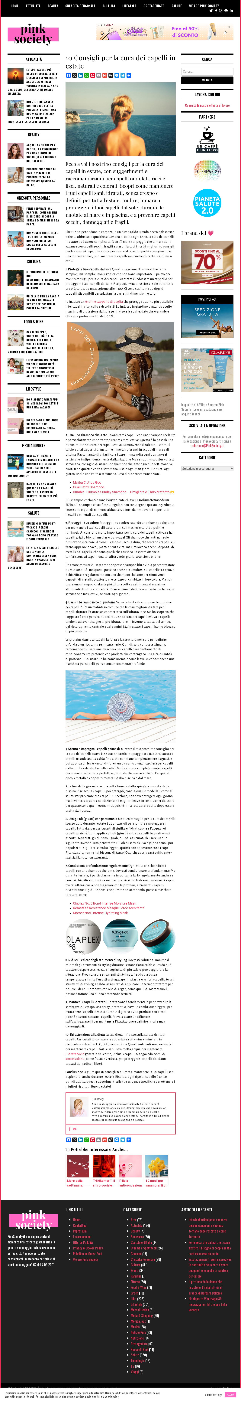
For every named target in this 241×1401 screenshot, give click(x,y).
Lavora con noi (82, 1236)
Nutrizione (137, 1338)
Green (134, 1293)
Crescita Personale (80, 6)
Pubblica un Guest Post (87, 1253)
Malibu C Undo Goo (87, 482)
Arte (134, 1219)
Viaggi (135, 1371)
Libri (134, 1298)
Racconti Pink (139, 1349)
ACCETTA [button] (230, 1394)
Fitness (135, 1281)
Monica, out (138, 1321)
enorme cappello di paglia (104, 301)
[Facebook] (69, 1129)
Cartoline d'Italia (141, 1242)
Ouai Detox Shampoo (88, 487)
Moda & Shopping (142, 1315)
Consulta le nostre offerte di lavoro (207, 105)
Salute (177, 6)
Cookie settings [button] (213, 1394)
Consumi (136, 1253)
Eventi (135, 1270)
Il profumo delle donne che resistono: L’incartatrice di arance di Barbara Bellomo (205, 1287)
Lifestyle (129, 6)
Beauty (53, 6)
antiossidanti (75, 1059)
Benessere (137, 1236)
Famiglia (136, 1276)
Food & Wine (138, 1287)
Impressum (80, 1231)
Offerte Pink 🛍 (83, 1242)
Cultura (109, 6)
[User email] (74, 1129)
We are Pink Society (204, 6)
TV (132, 1366)
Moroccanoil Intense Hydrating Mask (100, 913)
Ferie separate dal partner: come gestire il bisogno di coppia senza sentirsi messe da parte (210, 1248)
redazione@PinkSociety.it (207, 445)
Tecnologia (138, 1360)
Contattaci (80, 1225)
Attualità (33, 6)
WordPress (228, 1388)
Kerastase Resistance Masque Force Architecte (108, 908)
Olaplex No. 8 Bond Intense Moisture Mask (104, 903)
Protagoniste (154, 6)
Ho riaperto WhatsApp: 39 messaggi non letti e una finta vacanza (208, 1304)
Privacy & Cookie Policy (88, 1248)
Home (14, 6)
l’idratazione (75, 1054)
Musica (135, 1326)
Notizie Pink (138, 1332)
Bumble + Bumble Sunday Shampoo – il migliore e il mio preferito (121, 492)
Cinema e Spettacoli (144, 1248)
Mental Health (140, 1309)
